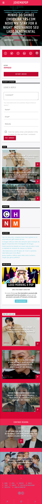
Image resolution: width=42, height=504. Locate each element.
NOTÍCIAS (34, 12)
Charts (14, 485)
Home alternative (20, 487)
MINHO (27, 12)
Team (6, 485)
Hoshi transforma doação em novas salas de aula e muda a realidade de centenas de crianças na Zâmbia (21, 192)
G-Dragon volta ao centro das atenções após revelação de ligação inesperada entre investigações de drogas (21, 175)
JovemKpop (21, 2)
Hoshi (5, 186)
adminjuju (18, 40)
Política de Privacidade (27, 485)
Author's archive (21, 74)
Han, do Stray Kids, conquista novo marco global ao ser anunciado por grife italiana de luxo (21, 158)
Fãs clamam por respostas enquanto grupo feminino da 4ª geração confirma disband (21, 460)
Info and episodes (21, 301)
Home (6, 483)
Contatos (7, 487)
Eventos (21, 483)
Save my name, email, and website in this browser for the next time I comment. (23, 132)
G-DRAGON (14, 169)
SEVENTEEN (20, 186)
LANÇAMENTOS (18, 12)
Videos (30, 483)
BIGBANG (6, 169)
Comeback (8, 12)
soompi (13, 152)
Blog (13, 483)
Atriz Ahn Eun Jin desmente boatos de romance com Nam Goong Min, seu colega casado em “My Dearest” (21, 434)
